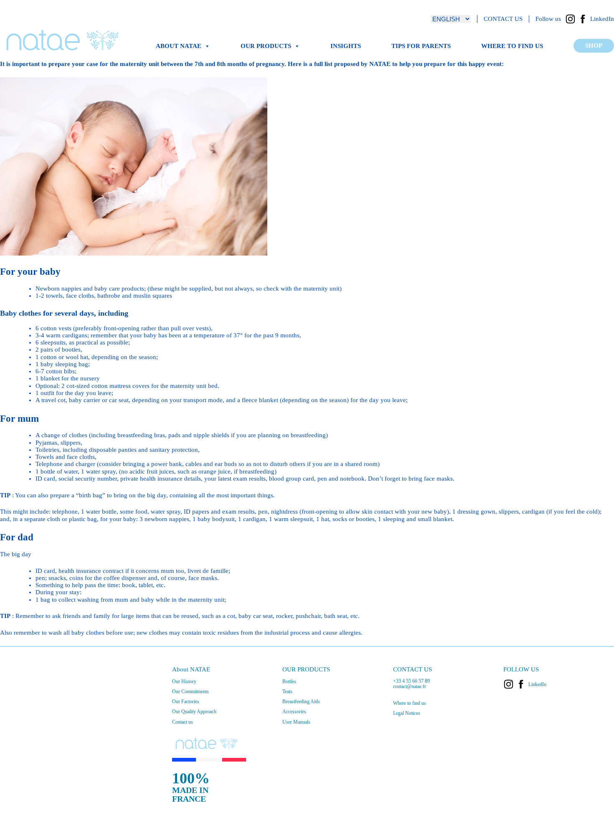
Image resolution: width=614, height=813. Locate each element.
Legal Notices (406, 713)
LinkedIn (602, 18)
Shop (593, 45)
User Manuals (296, 722)
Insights (345, 46)
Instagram (570, 19)
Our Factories (185, 701)
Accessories (294, 711)
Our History (184, 681)
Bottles (289, 681)
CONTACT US (503, 18)
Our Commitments (190, 691)
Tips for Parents (421, 46)
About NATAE (178, 46)
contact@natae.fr (409, 686)
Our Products (266, 46)
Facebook (583, 19)
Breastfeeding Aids (301, 701)
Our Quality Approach (194, 711)
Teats (287, 691)
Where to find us (512, 46)
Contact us (182, 722)
